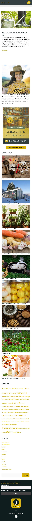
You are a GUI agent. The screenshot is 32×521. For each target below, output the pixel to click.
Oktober (4, 422)
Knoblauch (4, 412)
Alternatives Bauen (23, 389)
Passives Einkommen (12, 422)
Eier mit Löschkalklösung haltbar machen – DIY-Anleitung (14, 303)
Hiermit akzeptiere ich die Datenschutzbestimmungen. (13, 490)
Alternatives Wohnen (7, 393)
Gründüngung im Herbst (7, 353)
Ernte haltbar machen (16, 399)
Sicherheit (4, 464)
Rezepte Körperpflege (11, 425)
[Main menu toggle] (29, 3)
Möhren (12, 416)
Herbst (13, 409)
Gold (14, 406)
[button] (8, 3)
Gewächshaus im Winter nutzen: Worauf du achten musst (14, 204)
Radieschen (21, 422)
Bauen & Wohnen (5, 442)
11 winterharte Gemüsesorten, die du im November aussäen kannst (16, 253)
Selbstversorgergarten (10, 428)
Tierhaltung (4, 466)
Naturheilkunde (20, 416)
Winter (9, 432)
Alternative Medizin (10, 388)
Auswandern (22, 393)
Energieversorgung (6, 444)
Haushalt (4, 457)
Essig (23, 399)
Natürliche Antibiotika (16, 419)
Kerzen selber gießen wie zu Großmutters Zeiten (12, 179)
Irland (27, 409)
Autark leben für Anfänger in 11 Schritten (10, 229)
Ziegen (14, 432)
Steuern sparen (20, 428)
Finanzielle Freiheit (7, 403)
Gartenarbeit (5, 407)
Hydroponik (18, 409)
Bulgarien (15, 396)
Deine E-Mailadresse (5, 485)
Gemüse (11, 407)
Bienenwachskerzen (7, 396)
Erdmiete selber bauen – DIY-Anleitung (10, 328)
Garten (21, 403)
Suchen (26, 475)
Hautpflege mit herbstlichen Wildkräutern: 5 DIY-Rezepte (13, 378)
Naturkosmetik (6, 419)
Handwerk (4, 454)
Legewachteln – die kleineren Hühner (9, 278)
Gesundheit (4, 452)
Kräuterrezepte (12, 412)
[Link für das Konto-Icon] (25, 2)
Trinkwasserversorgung (6, 469)
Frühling (15, 403)
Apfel (14, 393)
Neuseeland (25, 419)
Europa (27, 399)
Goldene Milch (19, 407)
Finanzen (4, 447)
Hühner (23, 409)
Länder (3, 459)
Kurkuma (18, 412)
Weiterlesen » (5, 50)
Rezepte (3, 461)
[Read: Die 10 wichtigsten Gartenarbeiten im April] (16, 19)
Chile (19, 396)
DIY (22, 396)
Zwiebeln (18, 432)
